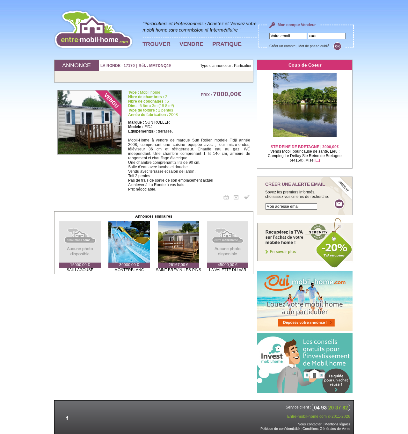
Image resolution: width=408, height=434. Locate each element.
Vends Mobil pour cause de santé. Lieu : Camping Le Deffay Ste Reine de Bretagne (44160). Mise (305, 154)
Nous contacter (310, 424)
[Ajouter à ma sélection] (247, 198)
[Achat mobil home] (305, 267)
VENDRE (191, 44)
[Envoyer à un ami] (238, 198)
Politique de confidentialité (280, 428)
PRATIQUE (227, 44)
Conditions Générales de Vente (326, 428)
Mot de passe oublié (313, 46)
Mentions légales (337, 424)
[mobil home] (91, 122)
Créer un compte (282, 46)
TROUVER (156, 44)
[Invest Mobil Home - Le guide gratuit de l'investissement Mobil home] (305, 392)
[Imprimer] (228, 198)
